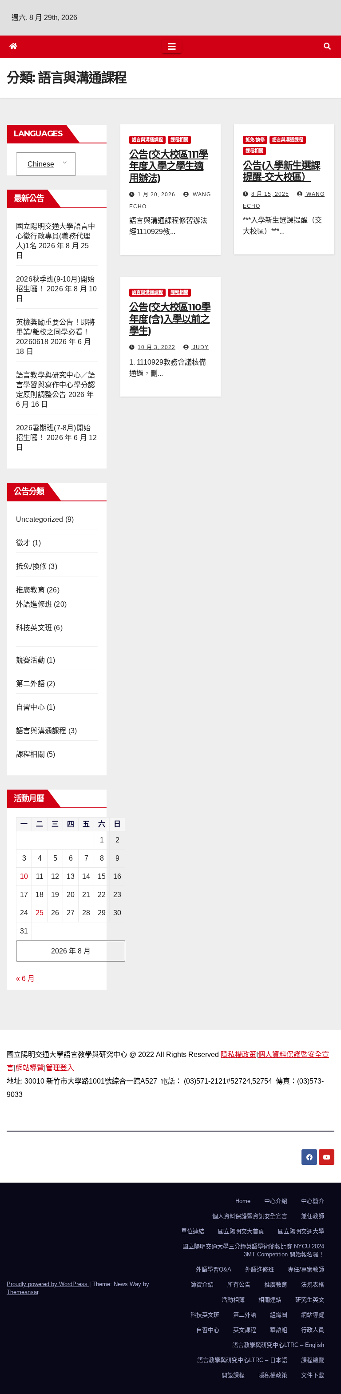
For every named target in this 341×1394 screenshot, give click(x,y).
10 (24, 876)
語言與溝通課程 (41, 731)
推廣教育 (30, 590)
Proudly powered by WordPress (48, 1284)
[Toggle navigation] (172, 46)
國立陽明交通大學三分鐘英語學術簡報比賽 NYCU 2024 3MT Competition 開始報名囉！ (253, 1250)
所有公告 (238, 1284)
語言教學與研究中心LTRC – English (278, 1345)
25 (40, 913)
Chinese (41, 164)
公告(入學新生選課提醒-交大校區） (281, 171)
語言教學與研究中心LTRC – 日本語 (242, 1360)
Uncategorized (39, 519)
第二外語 (30, 683)
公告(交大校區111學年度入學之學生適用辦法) (168, 166)
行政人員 (312, 1329)
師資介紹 (202, 1284)
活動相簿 (233, 1299)
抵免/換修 (31, 566)
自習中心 (30, 707)
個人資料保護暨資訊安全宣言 (249, 1216)
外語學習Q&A (213, 1269)
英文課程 (244, 1329)
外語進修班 (34, 604)
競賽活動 (30, 660)
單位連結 (192, 1231)
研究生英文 (309, 1299)
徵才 (23, 543)
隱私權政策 (238, 1054)
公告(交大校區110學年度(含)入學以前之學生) (169, 319)
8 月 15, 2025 (270, 194)
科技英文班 (34, 627)
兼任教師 (312, 1216)
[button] (327, 46)
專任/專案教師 (306, 1269)
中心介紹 (275, 1201)
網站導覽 (30, 1068)
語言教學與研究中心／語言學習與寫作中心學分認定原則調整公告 (55, 384)
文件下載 (312, 1375)
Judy (200, 347)
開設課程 (233, 1375)
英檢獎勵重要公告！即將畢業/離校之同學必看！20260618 (55, 332)
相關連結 (270, 1299)
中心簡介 (312, 1201)
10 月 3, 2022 (156, 347)
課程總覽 (312, 1360)
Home (242, 1201)
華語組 (278, 1329)
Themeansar (22, 1292)
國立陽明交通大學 (301, 1231)
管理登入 (60, 1068)
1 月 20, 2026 (156, 194)
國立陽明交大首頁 (241, 1231)
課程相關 (30, 754)
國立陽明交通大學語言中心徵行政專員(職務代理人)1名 (55, 236)
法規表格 (312, 1284)
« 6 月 (25, 978)
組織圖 (278, 1314)
